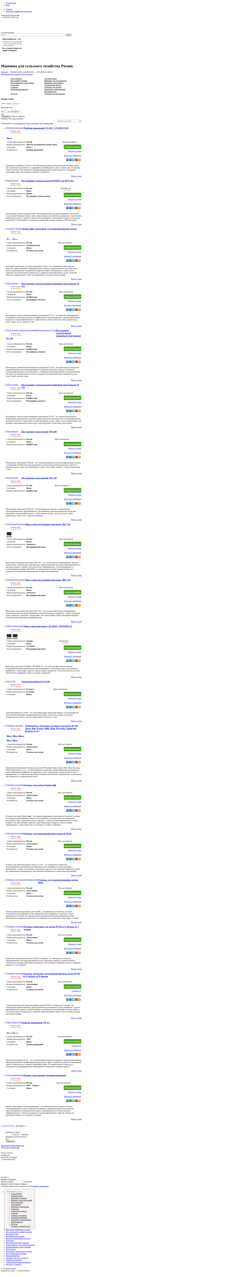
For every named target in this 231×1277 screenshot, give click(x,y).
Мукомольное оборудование (17, 1243)
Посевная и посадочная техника (19, 1251)
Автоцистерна (50, 79)
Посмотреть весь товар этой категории (17, 74)
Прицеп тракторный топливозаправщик (44, 1075)
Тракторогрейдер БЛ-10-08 (35, 681)
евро (17, 103)
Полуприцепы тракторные (22, 83)
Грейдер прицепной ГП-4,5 (36, 1022)
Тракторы (10, 1241)
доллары (8, 103)
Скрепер (14, 87)
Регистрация (11, 3)
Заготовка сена (12, 1234)
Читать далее (76, 176)
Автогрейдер (16, 79)
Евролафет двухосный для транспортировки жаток (50, 229)
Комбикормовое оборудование (18, 1247)
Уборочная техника (14, 1260)
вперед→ (22, 1126)
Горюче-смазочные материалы (18, 1262)
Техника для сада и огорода (17, 1258)
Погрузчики (11, 1249)
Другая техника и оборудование (19, 1232)
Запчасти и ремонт (13, 1264)
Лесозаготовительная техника (18, 1238)
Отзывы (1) (76, 991)
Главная (9, 9)
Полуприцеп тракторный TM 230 (39, 478)
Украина (25, 1135)
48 (17, 1126)
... (14, 1126)
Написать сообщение (72, 156)
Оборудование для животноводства (20, 1245)
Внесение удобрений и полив (18, 1230)
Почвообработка (12, 1256)
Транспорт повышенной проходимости (54, 90)
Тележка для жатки (52, 87)
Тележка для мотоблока (54, 94)
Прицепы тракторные (54, 83)
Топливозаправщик (19, 89)
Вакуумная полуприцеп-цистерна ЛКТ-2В (48, 580)
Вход (8, 5)
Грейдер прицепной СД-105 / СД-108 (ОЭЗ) (46, 128)
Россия (16, 1135)
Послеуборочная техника (16, 1254)
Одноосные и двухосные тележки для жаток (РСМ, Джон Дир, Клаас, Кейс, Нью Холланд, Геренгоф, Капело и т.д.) (51, 728)
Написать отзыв (74, 151)
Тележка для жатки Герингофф (39, 785)
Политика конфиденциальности (19, 11)
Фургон (14, 94)
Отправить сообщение (39, 1186)
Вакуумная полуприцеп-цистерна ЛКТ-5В (48, 524)
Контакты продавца (72, 147)
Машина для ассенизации (55, 81)
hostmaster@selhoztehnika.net (9, 19)
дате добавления (46, 123)
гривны (3, 103)
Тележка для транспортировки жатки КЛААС (47, 833)
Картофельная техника (15, 1236)
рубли (14, 103)
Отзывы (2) (76, 1046)
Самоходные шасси (52, 85)
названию (35, 123)
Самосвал (15, 85)
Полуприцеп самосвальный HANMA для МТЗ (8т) (47, 181)
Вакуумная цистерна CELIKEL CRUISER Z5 (48, 626)
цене (28, 123)
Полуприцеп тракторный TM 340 (39, 431)
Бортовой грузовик (19, 81)
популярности (20, 123)
